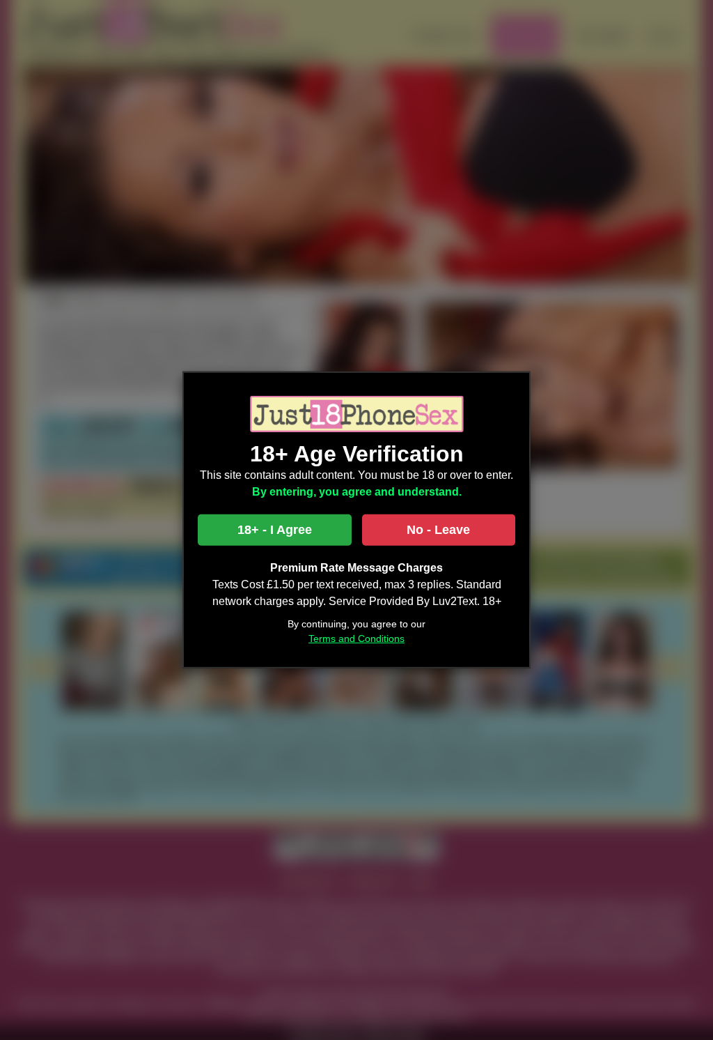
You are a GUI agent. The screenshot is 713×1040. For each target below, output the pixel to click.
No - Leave (438, 530)
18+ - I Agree (274, 530)
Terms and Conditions (356, 638)
